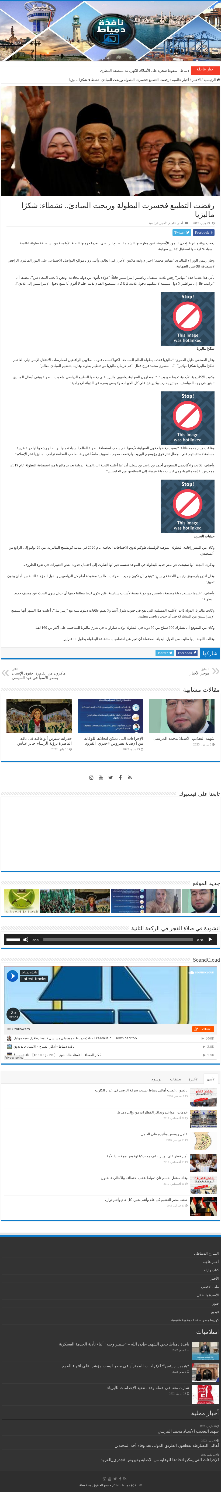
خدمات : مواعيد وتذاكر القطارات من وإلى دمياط (152, 1112)
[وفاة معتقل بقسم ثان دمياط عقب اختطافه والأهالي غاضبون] (203, 1185)
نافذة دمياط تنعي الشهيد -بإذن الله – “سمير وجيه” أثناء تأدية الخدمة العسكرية (124, 1344)
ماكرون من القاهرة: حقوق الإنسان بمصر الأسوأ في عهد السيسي (39, 674)
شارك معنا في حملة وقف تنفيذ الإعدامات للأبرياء (148, 1387)
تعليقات (175, 1079)
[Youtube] (100, 777)
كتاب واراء (211, 1270)
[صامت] (26, 939)
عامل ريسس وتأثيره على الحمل (164, 1134)
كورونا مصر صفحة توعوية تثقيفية (195, 1320)
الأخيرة (194, 1079)
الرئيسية (210, 80)
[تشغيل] (210, 939)
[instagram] (91, 777)
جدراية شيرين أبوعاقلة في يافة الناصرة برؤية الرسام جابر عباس (44, 740)
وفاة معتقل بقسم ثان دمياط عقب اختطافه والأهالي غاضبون (144, 1178)
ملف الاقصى (210, 1287)
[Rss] (130, 777)
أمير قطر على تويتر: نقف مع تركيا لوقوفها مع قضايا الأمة (147, 1156)
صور (215, 1303)
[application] (110, 939)
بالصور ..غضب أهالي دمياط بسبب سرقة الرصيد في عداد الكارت (141, 1090)
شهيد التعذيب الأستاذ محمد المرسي (184, 738)
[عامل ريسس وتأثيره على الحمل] (203, 1141)
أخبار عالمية (180, 80)
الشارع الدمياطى (206, 1253)
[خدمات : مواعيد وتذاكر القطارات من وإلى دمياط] (203, 1119)
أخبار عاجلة (211, 1262)
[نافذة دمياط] (110, 31)
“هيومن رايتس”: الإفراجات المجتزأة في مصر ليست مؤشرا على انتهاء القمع (125, 1365)
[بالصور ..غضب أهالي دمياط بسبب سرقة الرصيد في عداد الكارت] (203, 1097)
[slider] (14, 939)
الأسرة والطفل (208, 1295)
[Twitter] (110, 777)
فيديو (215, 1312)
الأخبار (196, 80)
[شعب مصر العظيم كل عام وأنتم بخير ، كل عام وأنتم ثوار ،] (203, 1206)
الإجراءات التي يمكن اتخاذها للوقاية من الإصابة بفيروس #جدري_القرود (113, 740)
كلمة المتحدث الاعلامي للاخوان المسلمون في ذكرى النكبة (147, 71)
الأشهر (211, 1079)
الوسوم (157, 1079)
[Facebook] (120, 777)
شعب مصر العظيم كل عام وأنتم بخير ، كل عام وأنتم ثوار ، (146, 1200)
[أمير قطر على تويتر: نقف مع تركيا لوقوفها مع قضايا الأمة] (203, 1163)
